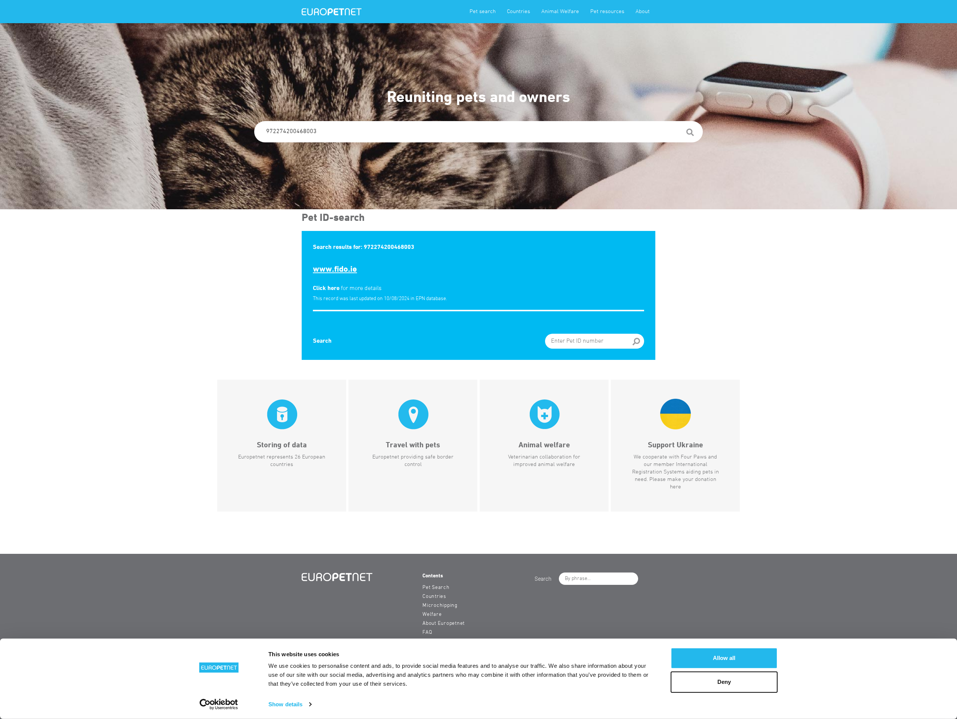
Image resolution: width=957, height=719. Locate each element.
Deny (724, 682)
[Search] (690, 134)
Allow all (724, 658)
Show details (285, 704)
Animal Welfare (560, 11)
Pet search (483, 11)
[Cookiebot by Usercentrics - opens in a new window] (219, 704)
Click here (326, 288)
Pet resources (607, 11)
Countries (518, 11)
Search (322, 341)
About (643, 11)
